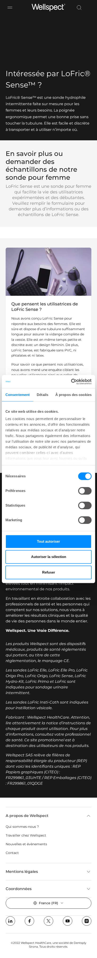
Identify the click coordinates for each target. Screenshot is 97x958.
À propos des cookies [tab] (73, 395)
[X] (48, 921)
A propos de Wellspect (27, 815)
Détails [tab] (42, 395)
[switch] (85, 491)
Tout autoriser (48, 541)
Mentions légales (22, 871)
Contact (12, 853)
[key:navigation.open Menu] (10, 7)
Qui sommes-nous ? (22, 827)
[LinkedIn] (10, 921)
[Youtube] (67, 921)
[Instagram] (86, 921)
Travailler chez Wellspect (26, 835)
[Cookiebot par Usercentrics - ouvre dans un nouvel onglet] (71, 382)
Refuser (48, 572)
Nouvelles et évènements (26, 844)
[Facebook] (29, 921)
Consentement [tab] (17, 395)
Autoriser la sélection (48, 557)
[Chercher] (79, 7)
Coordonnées (19, 889)
